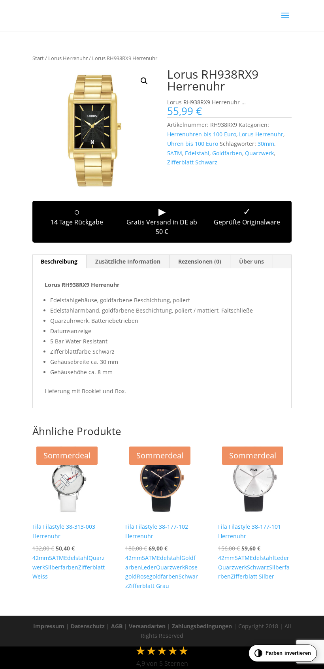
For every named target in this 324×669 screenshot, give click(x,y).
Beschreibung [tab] (59, 261)
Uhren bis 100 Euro (192, 143)
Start (38, 58)
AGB (116, 626)
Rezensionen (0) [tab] (199, 261)
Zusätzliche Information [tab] (127, 261)
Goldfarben (227, 153)
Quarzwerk (259, 153)
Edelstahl (197, 153)
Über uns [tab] (251, 261)
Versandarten (147, 626)
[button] (144, 81)
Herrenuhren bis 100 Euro (201, 134)
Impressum (48, 626)
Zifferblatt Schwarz (192, 162)
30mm (266, 143)
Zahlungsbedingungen (202, 626)
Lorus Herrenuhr (68, 58)
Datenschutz (88, 626)
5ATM (174, 153)
